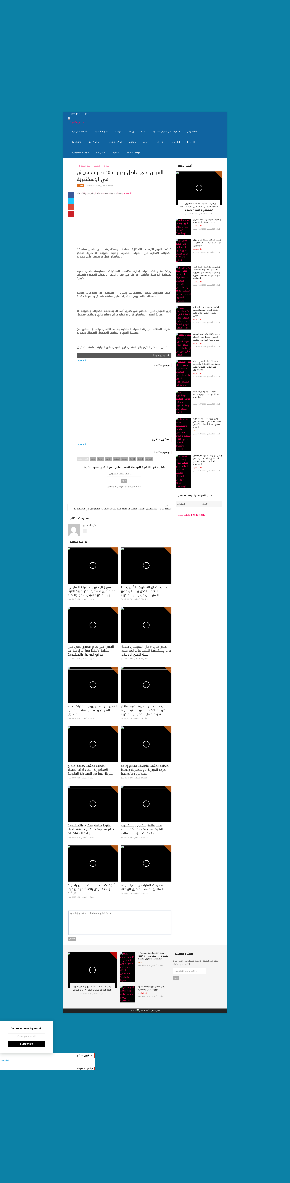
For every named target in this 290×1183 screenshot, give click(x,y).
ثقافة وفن (191, 132)
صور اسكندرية (94, 142)
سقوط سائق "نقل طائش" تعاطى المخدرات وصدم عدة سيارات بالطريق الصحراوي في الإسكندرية (122, 509)
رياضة (131, 132)
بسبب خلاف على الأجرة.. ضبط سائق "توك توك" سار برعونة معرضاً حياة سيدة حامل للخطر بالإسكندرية (144, 710)
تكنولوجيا (76, 142)
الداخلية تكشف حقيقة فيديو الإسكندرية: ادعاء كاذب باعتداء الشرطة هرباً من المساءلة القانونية (91, 769)
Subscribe (26, 1043)
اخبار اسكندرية (101, 132)
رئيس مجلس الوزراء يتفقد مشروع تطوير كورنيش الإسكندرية (207, 221)
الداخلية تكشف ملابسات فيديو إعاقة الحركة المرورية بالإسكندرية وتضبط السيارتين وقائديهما (146, 769)
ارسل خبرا (100, 153)
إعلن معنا (175, 142)
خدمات (145, 142)
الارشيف (115, 153)
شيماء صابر (89, 525)
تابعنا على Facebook (191, 515)
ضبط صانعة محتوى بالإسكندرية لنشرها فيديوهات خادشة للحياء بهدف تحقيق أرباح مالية (142, 829)
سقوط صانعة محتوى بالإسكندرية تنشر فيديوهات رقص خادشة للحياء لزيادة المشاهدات (91, 829)
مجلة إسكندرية (84, 166)
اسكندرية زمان (115, 142)
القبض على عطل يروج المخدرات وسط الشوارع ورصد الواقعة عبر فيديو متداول (93, 710)
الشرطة (132, 459)
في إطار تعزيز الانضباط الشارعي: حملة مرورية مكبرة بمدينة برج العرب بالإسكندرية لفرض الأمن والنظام (91, 591)
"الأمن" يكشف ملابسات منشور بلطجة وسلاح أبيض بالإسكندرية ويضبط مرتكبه (92, 889)
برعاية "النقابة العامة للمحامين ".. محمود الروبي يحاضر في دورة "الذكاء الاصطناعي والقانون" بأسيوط (199, 206)
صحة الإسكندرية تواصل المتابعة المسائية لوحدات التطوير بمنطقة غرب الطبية (207, 394)
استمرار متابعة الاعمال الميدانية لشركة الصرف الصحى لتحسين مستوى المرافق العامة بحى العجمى (206, 311)
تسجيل (87, 113)
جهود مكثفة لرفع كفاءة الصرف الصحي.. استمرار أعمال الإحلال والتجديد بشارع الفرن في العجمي (207, 337)
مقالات (132, 142)
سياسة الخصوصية (80, 153)
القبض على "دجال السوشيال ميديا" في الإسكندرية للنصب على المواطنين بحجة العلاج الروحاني (146, 650)
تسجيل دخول (75, 113)
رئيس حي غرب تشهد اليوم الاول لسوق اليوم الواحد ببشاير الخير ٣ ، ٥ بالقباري (207, 242)
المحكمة (117, 459)
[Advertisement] (90, 56)
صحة (142, 132)
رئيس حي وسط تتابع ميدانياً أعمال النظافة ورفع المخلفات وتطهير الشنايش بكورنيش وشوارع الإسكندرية (207, 460)
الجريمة (100, 459)
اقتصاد (159, 142)
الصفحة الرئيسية (79, 132)
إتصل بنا (190, 142)
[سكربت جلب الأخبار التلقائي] (148, 1010)
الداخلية (140, 459)
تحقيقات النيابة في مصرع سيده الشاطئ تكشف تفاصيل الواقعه (142, 887)
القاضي (108, 459)
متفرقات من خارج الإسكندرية (166, 132)
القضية (124, 459)
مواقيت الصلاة (133, 153)
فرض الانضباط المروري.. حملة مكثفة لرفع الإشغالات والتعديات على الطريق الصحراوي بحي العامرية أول (206, 365)
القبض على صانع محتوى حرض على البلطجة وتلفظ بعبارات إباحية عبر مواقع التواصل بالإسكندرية (91, 650)
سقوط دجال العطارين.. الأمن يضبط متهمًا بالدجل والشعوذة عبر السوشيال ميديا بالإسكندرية (144, 591)
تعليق (72, 939)
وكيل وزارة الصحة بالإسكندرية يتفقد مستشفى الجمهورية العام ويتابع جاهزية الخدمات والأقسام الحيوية (207, 423)
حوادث (118, 132)
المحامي (149, 459)
